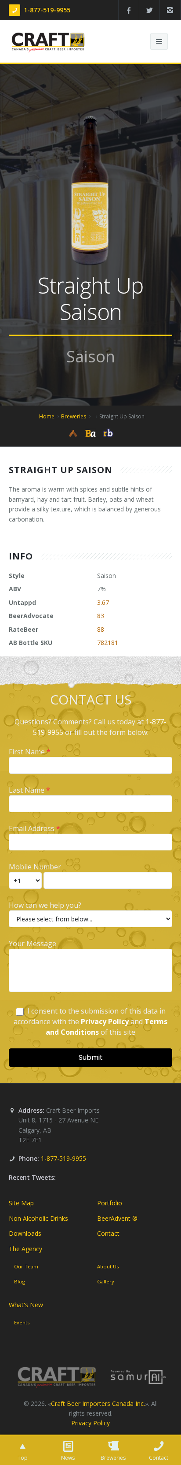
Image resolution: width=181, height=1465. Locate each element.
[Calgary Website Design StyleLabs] (138, 1376)
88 (100, 629)
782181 (107, 642)
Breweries (73, 416)
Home (46, 416)
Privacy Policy (90, 1423)
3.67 (103, 602)
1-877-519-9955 (47, 10)
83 (100, 615)
